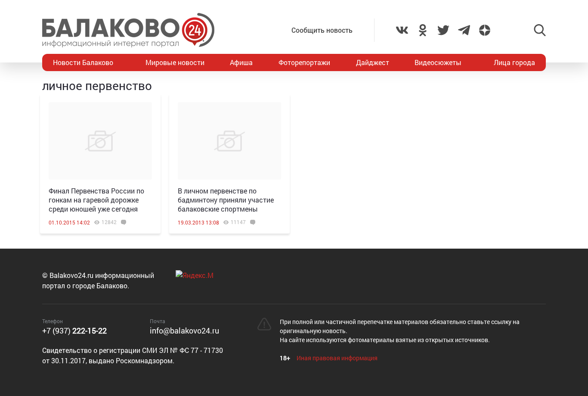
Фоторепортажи (304, 62)
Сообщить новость (322, 29)
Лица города (514, 62)
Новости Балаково (83, 62)
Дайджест (372, 62)
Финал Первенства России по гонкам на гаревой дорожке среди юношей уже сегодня (96, 199)
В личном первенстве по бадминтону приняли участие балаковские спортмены (226, 199)
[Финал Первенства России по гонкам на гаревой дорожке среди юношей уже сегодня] (100, 141)
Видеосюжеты (438, 62)
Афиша (241, 62)
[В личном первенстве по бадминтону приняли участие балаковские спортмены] (229, 141)
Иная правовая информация (337, 358)
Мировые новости (174, 62)
